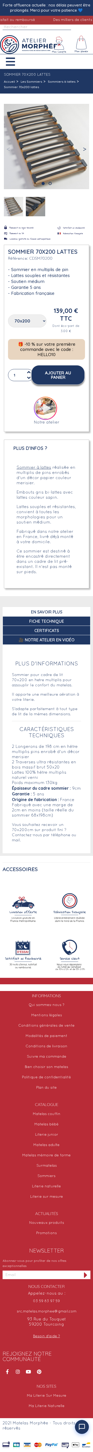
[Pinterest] (39, 1371)
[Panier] (81, 44)
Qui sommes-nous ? (46, 1005)
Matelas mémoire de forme (46, 1155)
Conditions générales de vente (46, 1025)
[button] (14, 62)
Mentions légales (46, 1015)
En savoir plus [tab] (46, 611)
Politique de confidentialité (46, 1077)
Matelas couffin (46, 1114)
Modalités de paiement (46, 1036)
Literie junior (46, 1134)
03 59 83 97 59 (46, 1301)
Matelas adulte (46, 1145)
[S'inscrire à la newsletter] (85, 1275)
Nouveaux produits (46, 1223)
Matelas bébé (46, 1124)
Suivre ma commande (46, 1056)
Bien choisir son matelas (46, 1067)
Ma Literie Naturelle (47, 1406)
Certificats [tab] (46, 630)
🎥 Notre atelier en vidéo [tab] (46, 639)
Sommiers (46, 1176)
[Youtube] (28, 1371)
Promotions (46, 1233)
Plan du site (46, 1087)
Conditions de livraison (46, 1046)
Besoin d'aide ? (46, 1336)
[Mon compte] (59, 44)
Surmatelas (46, 1165)
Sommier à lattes (34, 468)
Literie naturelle (46, 1186)
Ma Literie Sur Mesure (46, 1395)
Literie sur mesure (46, 1197)
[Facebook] (7, 1371)
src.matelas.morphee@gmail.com (46, 1311)
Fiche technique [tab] (46, 621)
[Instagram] (17, 1371)
